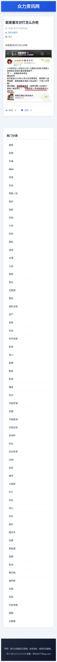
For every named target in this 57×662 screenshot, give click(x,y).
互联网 (12, 290)
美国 (11, 556)
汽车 (11, 225)
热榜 (11, 153)
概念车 (12, 532)
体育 (11, 177)
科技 (11, 217)
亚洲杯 (12, 435)
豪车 (11, 524)
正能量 (12, 621)
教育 (11, 371)
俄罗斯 (12, 580)
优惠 (11, 540)
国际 (11, 241)
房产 (11, 314)
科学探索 (13, 338)
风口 (11, 508)
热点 (11, 395)
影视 (11, 379)
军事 (11, 161)
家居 (11, 322)
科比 (11, 443)
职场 (11, 346)
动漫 (11, 258)
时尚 (11, 330)
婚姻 (11, 613)
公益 (11, 266)
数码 (11, 298)
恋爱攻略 (13, 605)
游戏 (11, 250)
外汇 (11, 492)
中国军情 (13, 403)
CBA (11, 459)
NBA (11, 169)
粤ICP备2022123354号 (16, 654)
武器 (11, 411)
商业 (11, 282)
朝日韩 (12, 572)
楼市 (11, 475)
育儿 (11, 354)
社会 (11, 185)
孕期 (11, 588)
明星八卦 (13, 193)
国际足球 (13, 306)
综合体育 (13, 451)
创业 (11, 500)
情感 (11, 387)
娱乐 (11, 201)
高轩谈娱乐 (13, 32)
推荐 (11, 145)
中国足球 (13, 427)
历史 (11, 233)
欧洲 (11, 564)
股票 (11, 363)
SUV (11, 516)
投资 (11, 467)
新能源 (12, 548)
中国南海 (13, 419)
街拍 (11, 596)
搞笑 (11, 274)
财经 (11, 209)
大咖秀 (12, 484)
